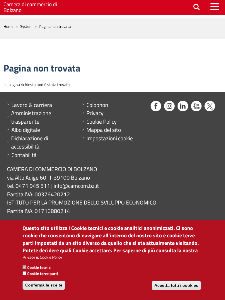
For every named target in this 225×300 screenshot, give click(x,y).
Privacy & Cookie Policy (42, 257)
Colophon (97, 105)
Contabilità (24, 155)
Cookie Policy (101, 121)
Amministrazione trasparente (31, 117)
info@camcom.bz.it (76, 185)
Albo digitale (25, 130)
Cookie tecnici (39, 267)
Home (8, 26)
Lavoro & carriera (31, 105)
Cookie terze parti (42, 273)
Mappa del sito (103, 130)
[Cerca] (196, 7)
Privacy (94, 113)
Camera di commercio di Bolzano (30, 7)
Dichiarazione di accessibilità (29, 142)
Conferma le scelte (43, 285)
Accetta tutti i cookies (176, 285)
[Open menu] (214, 6)
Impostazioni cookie (109, 138)
